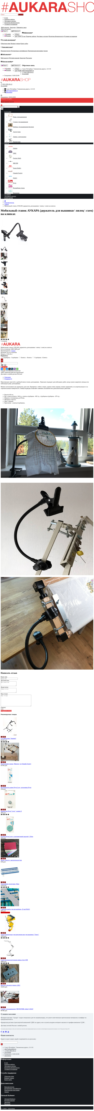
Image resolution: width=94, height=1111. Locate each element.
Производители (6, 51)
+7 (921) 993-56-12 (28, 72)
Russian (8, 36)
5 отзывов (4, 341)
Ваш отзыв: (4, 694)
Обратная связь (5, 43)
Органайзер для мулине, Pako (10, 884)
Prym (14, 183)
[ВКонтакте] (2, 369)
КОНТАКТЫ (8, 198)
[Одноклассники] (4, 369)
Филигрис (16, 193)
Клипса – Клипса (26, 357)
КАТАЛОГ (7, 112)
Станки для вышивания (20, 122)
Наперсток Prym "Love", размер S (11, 811)
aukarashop (9, 92)
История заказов (14, 58)
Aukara (15, 148)
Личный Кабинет (9, 1099)
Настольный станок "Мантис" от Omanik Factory (16, 764)
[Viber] (15, 369)
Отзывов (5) (8, 379)
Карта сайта (24, 43)
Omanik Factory (17, 173)
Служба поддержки (8, 40)
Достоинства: (5, 680)
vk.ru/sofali (25, 74)
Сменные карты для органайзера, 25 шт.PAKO (15, 909)
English (8, 34)
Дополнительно (7, 47)
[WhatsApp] (17, 369)
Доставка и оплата (10, 21)
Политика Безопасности (12, 23)
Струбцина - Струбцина (11, 357)
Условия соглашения (10, 24)
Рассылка (29, 58)
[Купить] (1, 737)
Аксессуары (17, 132)
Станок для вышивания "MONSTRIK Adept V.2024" (17, 1009)
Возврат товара (15, 43)
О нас (6, 18)
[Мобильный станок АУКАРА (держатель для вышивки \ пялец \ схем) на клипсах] (4, 252)
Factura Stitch (17, 158)
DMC (14, 153)
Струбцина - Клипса (40, 357)
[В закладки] (2, 365)
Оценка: (3, 707)
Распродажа (16, 141)
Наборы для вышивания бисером (23, 127)
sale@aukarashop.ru (28, 70)
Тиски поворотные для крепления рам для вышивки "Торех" (20, 934)
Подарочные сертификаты (19, 51)
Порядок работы (9, 19)
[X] (9, 369)
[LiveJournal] (12, 369)
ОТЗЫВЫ (7, 194)
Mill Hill (15, 163)
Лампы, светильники (19, 137)
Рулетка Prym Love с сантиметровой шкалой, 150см (17, 836)
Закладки (23, 58)
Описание (7, 377)
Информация (27, 33)
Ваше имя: (4, 677)
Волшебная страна (19, 188)
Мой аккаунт (6, 54)
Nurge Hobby (17, 168)
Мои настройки (7, 61)
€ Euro (17, 34)
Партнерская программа (35, 51)
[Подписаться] (2, 1044)
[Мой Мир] (7, 369)
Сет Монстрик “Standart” (8, 738)
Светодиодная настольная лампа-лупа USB (14, 960)
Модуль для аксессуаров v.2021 (10, 985)
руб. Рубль (18, 36)
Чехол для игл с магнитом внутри (11, 860)
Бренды (6, 143)
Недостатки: (4, 687)
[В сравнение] (5, 365)
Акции (45, 51)
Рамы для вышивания (20, 117)
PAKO (15, 178)
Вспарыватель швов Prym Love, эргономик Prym (16, 787)
